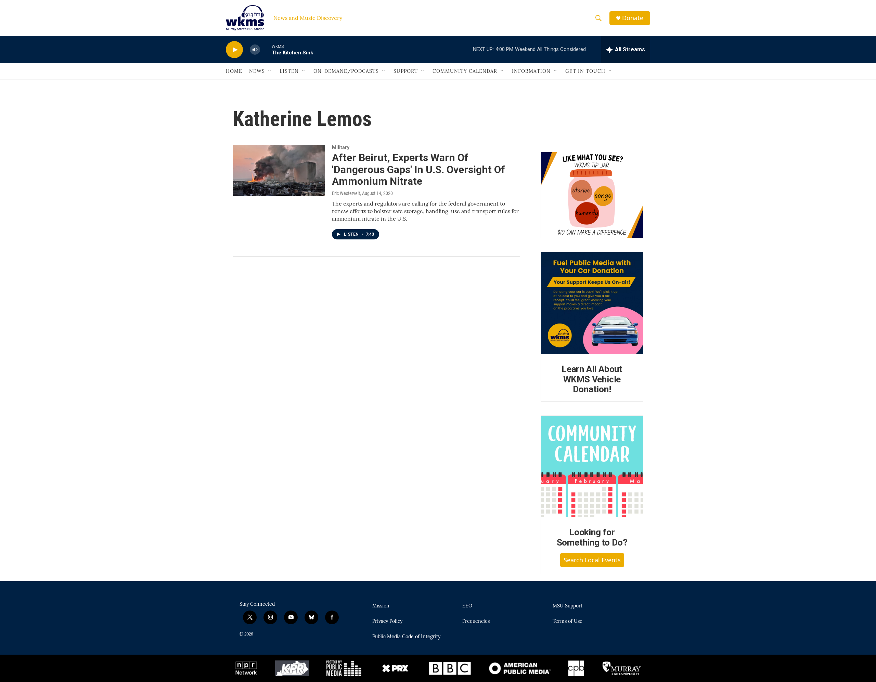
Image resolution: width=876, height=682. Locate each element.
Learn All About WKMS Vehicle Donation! (592, 379)
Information (531, 71)
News (257, 71)
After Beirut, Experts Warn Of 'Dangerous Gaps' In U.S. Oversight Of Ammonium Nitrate (418, 169)
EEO (467, 606)
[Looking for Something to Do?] (592, 466)
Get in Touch (585, 71)
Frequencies (476, 621)
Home (234, 71)
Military (340, 147)
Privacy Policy (387, 621)
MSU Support (567, 606)
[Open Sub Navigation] (270, 71)
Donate (632, 18)
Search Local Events (592, 560)
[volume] (255, 49)
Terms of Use (567, 621)
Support (406, 71)
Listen (289, 71)
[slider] (266, 49)
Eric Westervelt (346, 193)
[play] (234, 50)
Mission (380, 606)
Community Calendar (465, 71)
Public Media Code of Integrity (406, 637)
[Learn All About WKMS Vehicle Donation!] (592, 303)
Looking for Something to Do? (592, 537)
